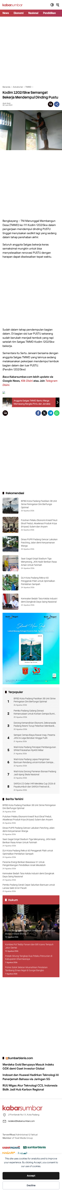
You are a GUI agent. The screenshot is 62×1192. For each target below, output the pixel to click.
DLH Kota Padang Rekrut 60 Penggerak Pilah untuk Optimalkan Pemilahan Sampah (38, 580)
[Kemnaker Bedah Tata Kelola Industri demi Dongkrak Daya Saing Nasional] (10, 602)
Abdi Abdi (6, 103)
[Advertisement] (31, 51)
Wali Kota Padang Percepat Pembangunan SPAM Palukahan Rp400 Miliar (35, 749)
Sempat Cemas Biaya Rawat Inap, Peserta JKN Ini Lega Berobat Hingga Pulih (34, 736)
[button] (52, 5)
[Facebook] (38, 413)
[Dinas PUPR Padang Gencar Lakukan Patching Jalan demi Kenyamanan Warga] (10, 544)
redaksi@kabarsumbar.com (21, 1121)
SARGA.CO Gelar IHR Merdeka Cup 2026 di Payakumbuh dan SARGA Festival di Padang (34, 785)
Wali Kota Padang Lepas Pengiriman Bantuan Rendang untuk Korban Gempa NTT (33, 761)
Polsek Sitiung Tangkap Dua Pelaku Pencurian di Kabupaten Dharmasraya (28, 957)
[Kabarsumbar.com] (13, 4)
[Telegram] (50, 413)
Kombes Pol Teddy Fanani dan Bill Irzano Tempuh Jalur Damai (29, 946)
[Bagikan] (56, 104)
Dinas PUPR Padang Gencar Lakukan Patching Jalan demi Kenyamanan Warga (39, 542)
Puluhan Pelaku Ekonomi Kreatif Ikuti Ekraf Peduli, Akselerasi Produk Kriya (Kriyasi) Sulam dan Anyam (39, 523)
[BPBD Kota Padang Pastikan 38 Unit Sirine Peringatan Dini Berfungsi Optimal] (10, 506)
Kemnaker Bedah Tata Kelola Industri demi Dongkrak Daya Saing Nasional (28, 875)
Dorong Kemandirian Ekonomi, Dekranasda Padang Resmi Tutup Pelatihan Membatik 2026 (35, 725)
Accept (31, 1175)
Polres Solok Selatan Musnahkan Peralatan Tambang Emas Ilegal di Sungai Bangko (26, 969)
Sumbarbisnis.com (20, 1058)
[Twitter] (44, 413)
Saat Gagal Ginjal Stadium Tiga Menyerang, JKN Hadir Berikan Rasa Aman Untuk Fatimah (39, 561)
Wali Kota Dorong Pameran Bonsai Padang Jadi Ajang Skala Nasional (35, 773)
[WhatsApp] (56, 413)
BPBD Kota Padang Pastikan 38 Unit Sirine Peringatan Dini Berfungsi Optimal (39, 504)
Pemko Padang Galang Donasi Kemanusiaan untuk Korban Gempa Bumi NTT (34, 712)
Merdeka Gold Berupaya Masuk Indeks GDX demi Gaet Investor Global (28, 1066)
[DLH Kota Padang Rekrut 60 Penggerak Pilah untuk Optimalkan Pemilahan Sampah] (10, 582)
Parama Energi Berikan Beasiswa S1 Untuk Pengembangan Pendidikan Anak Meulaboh (24, 864)
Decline (31, 1185)
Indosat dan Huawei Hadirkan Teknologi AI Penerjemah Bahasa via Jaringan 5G (31, 1077)
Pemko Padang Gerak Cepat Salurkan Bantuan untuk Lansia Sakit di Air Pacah (29, 886)
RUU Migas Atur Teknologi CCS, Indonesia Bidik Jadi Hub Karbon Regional (30, 1087)
